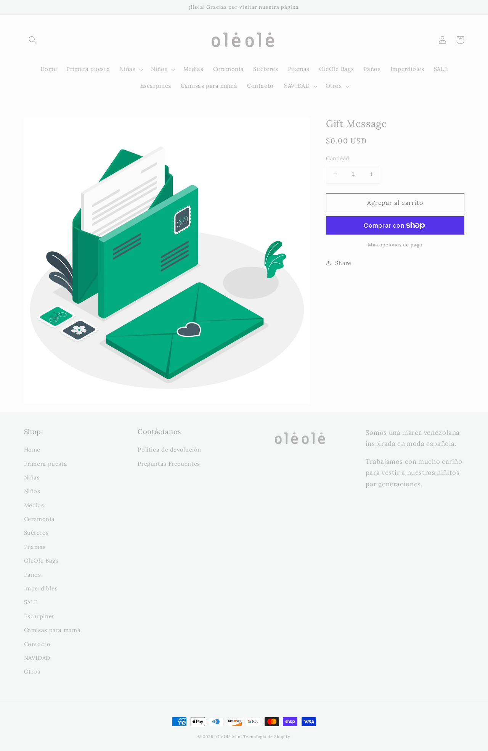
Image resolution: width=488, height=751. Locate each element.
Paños (32, 574)
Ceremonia (39, 519)
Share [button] (343, 263)
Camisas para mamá (52, 630)
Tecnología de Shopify (266, 736)
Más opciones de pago (395, 244)
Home (32, 449)
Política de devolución (169, 449)
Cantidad (337, 158)
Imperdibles (41, 588)
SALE (31, 602)
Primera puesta (45, 463)
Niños (32, 491)
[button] (33, 39)
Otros (32, 671)
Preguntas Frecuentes (169, 463)
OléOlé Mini (229, 736)
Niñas (32, 477)
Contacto (37, 644)
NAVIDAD (37, 657)
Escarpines (39, 616)
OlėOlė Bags (41, 560)
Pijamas (35, 546)
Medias (34, 505)
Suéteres (36, 532)
